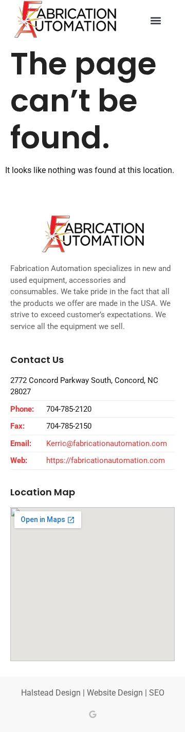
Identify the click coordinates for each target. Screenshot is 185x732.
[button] (155, 20)
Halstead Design (51, 693)
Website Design (115, 693)
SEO (156, 693)
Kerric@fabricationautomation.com (106, 443)
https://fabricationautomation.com (105, 460)
